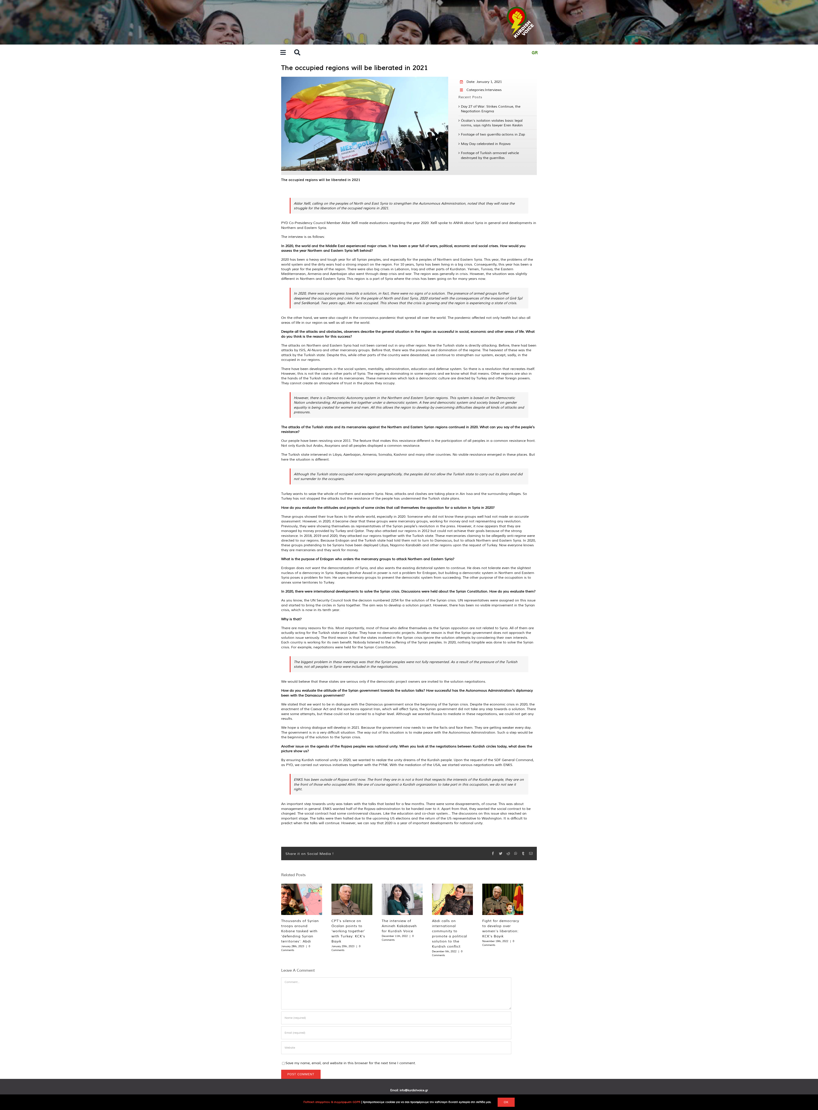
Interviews (493, 90)
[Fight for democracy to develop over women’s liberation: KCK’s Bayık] (502, 899)
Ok (506, 1102)
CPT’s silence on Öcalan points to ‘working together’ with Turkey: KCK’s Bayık (348, 931)
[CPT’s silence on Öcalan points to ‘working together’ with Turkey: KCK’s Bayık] (351, 899)
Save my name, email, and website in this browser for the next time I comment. (350, 1063)
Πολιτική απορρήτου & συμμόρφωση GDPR (331, 1102)
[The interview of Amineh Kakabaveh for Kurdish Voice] (402, 899)
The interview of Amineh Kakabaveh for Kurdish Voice (399, 926)
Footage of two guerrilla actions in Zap (493, 134)
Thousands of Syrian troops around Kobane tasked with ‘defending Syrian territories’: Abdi (300, 931)
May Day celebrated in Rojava (485, 144)
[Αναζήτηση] (297, 52)
